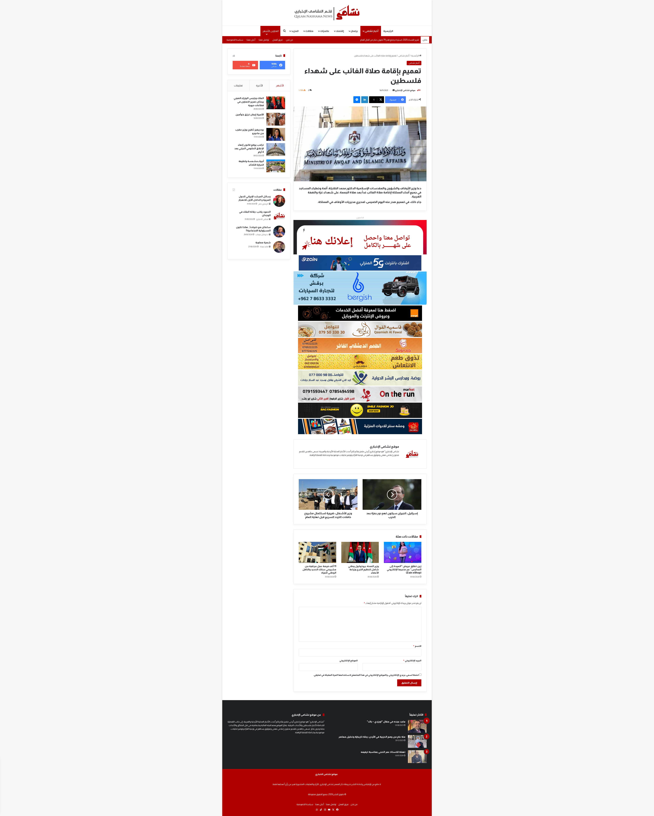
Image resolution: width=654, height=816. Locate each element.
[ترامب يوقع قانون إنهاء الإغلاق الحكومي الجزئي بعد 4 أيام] (275, 149)
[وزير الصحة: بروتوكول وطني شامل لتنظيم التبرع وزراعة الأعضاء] (360, 552)
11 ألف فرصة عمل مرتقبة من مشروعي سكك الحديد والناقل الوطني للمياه (319, 569)
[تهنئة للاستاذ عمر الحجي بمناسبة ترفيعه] (417, 756)
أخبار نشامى (371, 31)
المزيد (295, 31)
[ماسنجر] (356, 99)
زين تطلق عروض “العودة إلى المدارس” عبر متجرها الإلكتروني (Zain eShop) (404, 569)
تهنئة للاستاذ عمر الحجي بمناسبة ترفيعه (383, 752)
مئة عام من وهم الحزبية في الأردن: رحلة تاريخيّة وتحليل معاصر (372, 736)
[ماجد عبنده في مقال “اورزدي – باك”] (417, 726)
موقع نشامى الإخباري (405, 90)
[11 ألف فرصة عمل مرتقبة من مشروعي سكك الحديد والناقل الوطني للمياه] (317, 552)
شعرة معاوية (263, 242)
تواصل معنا (264, 40)
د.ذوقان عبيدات (261, 234)
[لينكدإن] (364, 99)
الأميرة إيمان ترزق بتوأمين (250, 114)
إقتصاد (340, 31)
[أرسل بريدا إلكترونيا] (394, 90)
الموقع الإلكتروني (348, 660)
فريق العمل (277, 40)
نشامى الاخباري (262, 219)
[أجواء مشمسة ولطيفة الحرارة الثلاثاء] (275, 165)
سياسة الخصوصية (235, 40)
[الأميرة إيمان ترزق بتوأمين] (275, 119)
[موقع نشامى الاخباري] (327, 12)
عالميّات (324, 31)
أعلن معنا (251, 40)
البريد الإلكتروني (412, 660)
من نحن (289, 40)
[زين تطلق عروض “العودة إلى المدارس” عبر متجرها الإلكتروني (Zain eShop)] (402, 552)
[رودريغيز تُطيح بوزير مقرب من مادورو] (275, 134)
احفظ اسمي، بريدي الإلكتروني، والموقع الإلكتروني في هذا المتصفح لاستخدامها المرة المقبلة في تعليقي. (366, 675)
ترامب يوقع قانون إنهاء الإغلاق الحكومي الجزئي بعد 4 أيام (249, 148)
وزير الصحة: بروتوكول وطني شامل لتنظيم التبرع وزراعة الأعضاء (363, 569)
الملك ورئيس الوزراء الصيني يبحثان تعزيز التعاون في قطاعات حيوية (249, 102)
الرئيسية (388, 31)
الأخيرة (259, 85)
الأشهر (280, 85)
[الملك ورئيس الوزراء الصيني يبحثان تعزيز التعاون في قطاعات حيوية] (275, 102)
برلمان (354, 31)
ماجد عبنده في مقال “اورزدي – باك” (386, 721)
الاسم (417, 646)
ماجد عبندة (264, 247)
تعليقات (238, 85)
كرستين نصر (263, 204)
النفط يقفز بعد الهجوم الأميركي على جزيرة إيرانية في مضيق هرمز (391, 40)
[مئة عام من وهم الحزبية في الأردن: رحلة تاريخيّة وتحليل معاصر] (417, 741)
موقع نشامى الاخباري (326, 774)
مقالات (309, 31)
